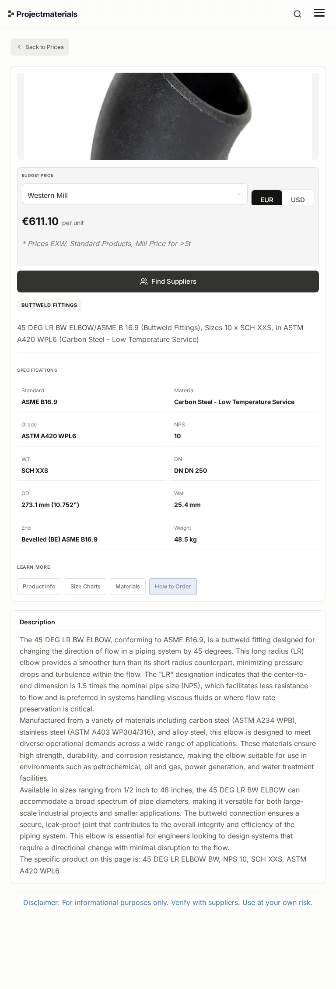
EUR (266, 200)
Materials (128, 586)
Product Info (39, 586)
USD (298, 200)
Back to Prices (44, 46)
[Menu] (319, 12)
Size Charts (85, 586)
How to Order (173, 586)
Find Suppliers (173, 281)
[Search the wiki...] (297, 14)
